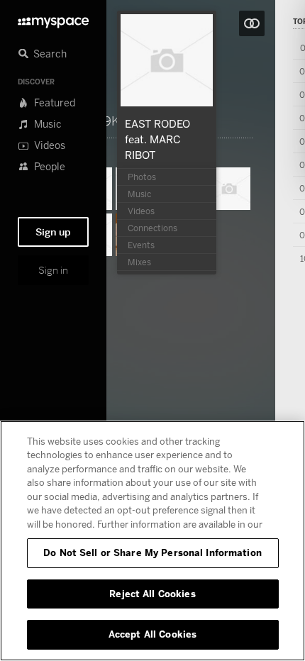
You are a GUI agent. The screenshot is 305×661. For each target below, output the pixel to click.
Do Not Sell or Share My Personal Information (152, 552)
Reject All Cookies (152, 593)
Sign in (53, 270)
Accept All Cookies (152, 634)
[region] (152, 541)
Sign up (53, 232)
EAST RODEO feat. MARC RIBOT (157, 139)
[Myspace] (53, 19)
